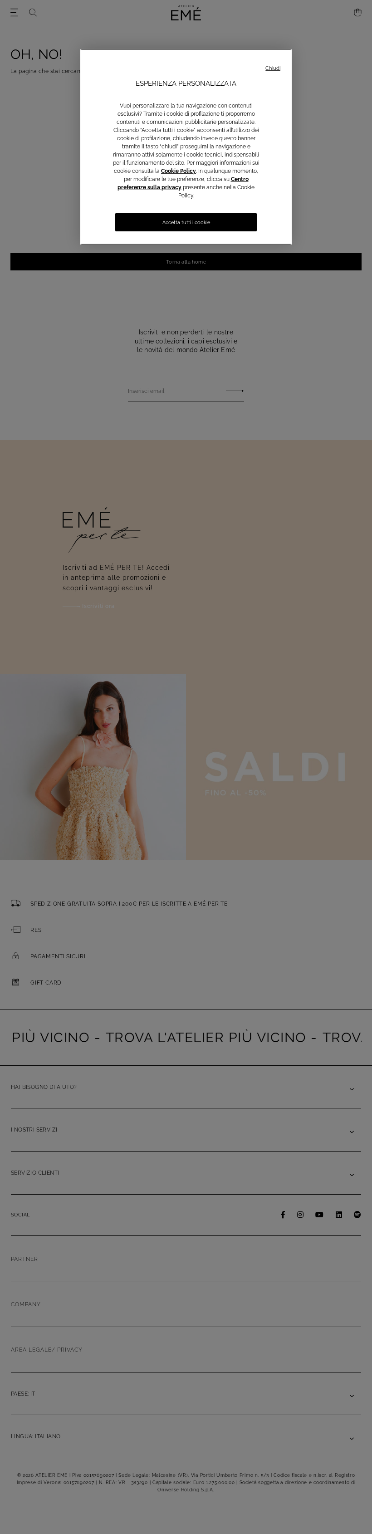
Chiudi (272, 68)
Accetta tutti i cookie (186, 222)
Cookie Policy (178, 171)
